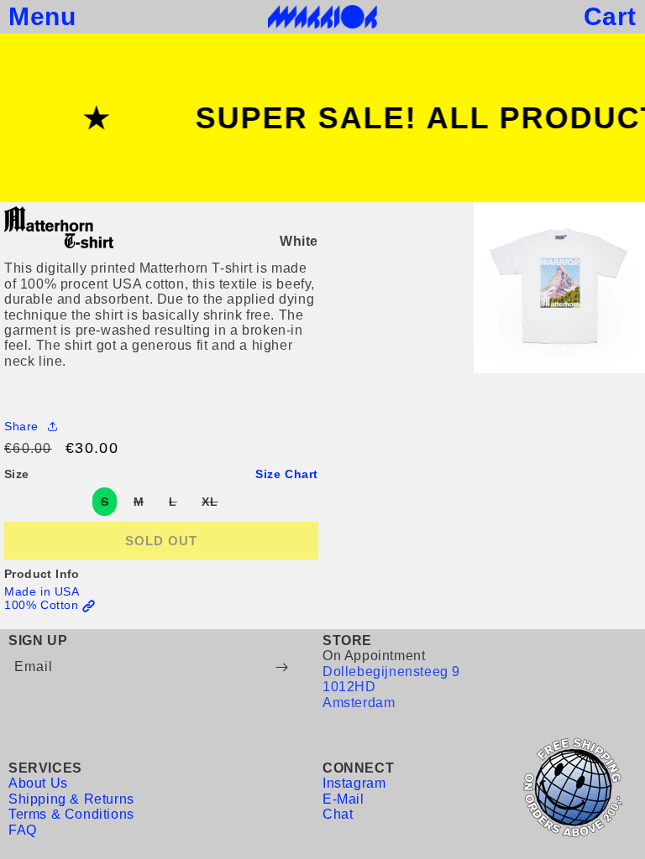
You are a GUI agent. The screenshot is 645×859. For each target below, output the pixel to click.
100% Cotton (43, 605)
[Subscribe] (281, 667)
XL (214, 505)
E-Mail (343, 799)
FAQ (22, 830)
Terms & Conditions (71, 814)
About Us (38, 783)
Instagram (353, 783)
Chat (337, 814)
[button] (42, 17)
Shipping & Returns (71, 799)
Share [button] (21, 426)
